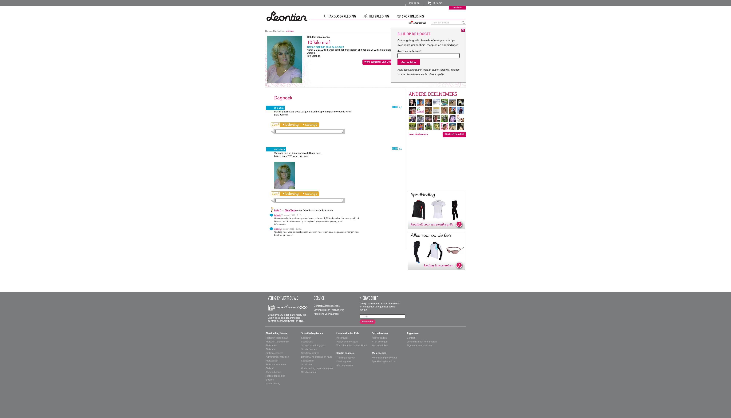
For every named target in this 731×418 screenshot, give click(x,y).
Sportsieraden (308, 372)
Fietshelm (271, 349)
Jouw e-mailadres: (409, 51)
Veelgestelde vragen (347, 341)
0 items (437, 3)
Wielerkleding (273, 383)
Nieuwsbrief (419, 22)
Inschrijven (342, 338)
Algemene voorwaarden (326, 314)
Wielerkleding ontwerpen (384, 357)
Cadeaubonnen (274, 372)
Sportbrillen (307, 364)
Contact (411, 338)
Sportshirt (306, 338)
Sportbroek (307, 341)
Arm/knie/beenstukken (277, 357)
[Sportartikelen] (436, 210)
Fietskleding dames (276, 333)
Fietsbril (270, 368)
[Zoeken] (463, 22)
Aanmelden (367, 321)
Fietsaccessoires (274, 353)
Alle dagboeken (344, 365)
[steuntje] (310, 124)
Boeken (270, 379)
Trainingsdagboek (345, 357)
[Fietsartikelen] (436, 250)
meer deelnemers (418, 134)
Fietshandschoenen (276, 364)
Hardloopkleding (341, 16)
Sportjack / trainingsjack (313, 345)
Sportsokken (307, 360)
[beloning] (291, 124)
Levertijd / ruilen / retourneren (329, 310)
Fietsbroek (271, 345)
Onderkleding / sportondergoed (317, 368)
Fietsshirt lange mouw (277, 341)
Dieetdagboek (343, 361)
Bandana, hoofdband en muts (316, 357)
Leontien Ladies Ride (347, 333)
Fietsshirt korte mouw (277, 338)
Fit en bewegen (380, 341)
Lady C (277, 210)
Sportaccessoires (310, 353)
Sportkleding (413, 16)
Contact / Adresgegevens (327, 306)
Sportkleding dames (312, 333)
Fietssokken (272, 360)
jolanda (277, 215)
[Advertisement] (436, 163)
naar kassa (457, 7)
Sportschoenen (309, 349)
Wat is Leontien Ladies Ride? (351, 345)
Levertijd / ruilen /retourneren (422, 341)
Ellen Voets (290, 210)
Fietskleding (379, 16)
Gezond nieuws (380, 333)
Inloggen (414, 3)
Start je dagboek (345, 353)
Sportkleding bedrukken (384, 361)
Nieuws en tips (379, 338)
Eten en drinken (380, 345)
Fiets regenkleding (275, 376)
